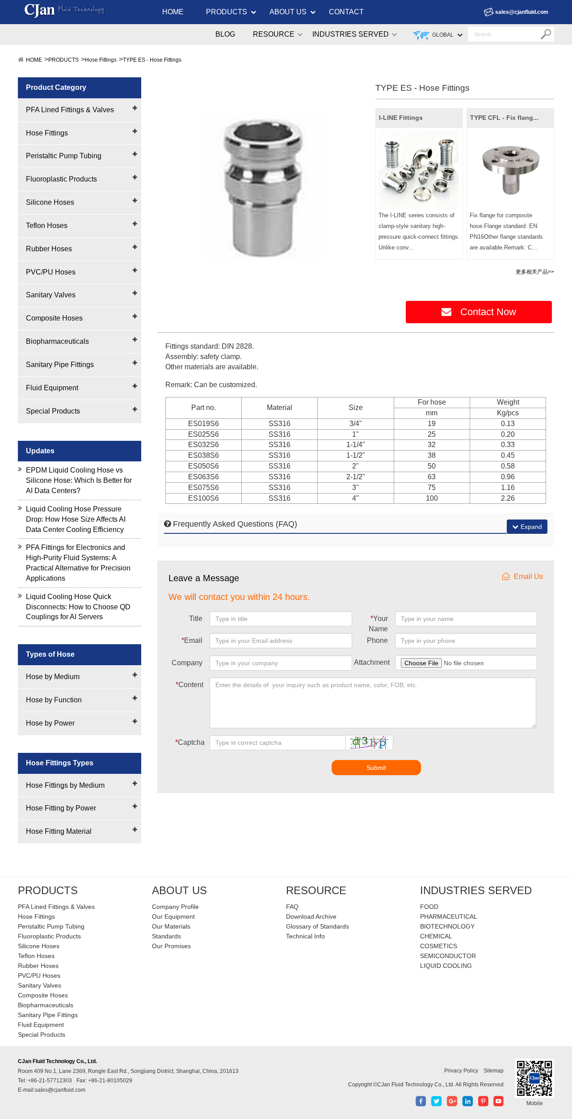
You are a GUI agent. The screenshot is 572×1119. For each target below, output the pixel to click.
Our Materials (171, 926)
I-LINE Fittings (401, 117)
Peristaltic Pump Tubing (63, 156)
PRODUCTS (226, 12)
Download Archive (311, 916)
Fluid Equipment (52, 388)
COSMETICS (438, 946)
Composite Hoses (54, 318)
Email (191, 640)
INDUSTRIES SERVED (350, 34)
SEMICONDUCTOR (448, 955)
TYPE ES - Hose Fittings (152, 60)
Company (187, 663)
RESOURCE (273, 34)
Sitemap (494, 1071)
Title (195, 618)
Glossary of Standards (317, 926)
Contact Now (488, 311)
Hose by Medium (53, 676)
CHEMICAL (436, 936)
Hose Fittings (101, 60)
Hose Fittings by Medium (65, 785)
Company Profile (175, 906)
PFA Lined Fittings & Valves (70, 110)
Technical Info (305, 936)
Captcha (190, 742)
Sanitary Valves (51, 295)
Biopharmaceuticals (57, 341)
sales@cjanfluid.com (521, 12)
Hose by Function (54, 700)
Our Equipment (173, 916)
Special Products (53, 411)
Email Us (528, 576)
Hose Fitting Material (59, 831)
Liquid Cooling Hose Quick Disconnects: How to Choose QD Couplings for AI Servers (78, 607)
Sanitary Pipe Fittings (60, 364)
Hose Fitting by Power (61, 808)
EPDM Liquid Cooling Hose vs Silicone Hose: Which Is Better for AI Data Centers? (79, 480)
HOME (173, 12)
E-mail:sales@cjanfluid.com (51, 1090)
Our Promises (171, 946)
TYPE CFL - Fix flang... (504, 117)
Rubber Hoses (49, 249)
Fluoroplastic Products (61, 179)
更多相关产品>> (535, 272)
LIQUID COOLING (446, 965)
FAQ (292, 906)
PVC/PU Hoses (51, 272)
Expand (531, 526)
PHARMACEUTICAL (448, 916)
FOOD (429, 906)
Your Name (378, 624)
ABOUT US (288, 12)
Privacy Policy (461, 1071)
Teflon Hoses (46, 225)
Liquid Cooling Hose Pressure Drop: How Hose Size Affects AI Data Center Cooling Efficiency (76, 519)
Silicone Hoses (50, 202)
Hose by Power (50, 723)
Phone (377, 640)
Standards (166, 936)
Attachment (372, 662)
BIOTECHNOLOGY (447, 926)
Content (189, 684)
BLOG (225, 34)
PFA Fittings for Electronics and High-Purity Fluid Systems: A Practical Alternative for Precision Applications (78, 563)
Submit (376, 767)
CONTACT (346, 12)
